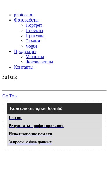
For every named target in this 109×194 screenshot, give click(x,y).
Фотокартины (39, 61)
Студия (33, 40)
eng (13, 76)
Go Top (9, 95)
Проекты (34, 30)
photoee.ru (23, 14)
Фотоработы (26, 19)
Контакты (23, 67)
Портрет (34, 25)
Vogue (31, 46)
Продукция (25, 51)
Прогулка (35, 35)
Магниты (35, 56)
